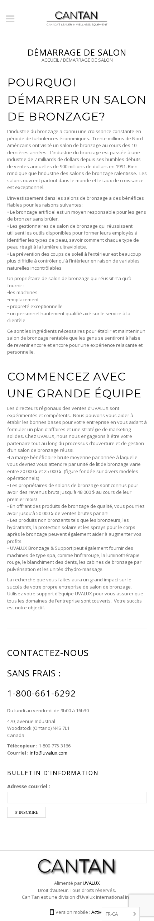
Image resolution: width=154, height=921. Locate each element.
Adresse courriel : (28, 786)
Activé (97, 912)
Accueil (50, 60)
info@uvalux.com (48, 753)
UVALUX (91, 883)
